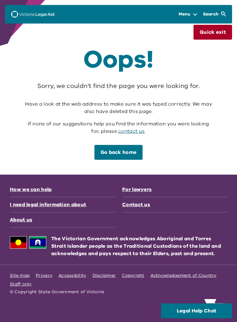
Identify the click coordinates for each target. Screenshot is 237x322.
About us (21, 219)
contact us (131, 131)
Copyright (133, 275)
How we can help (31, 189)
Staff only (21, 284)
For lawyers (137, 189)
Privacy (44, 275)
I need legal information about (48, 204)
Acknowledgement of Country (184, 275)
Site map (20, 275)
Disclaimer (104, 275)
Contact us (136, 204)
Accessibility (72, 275)
